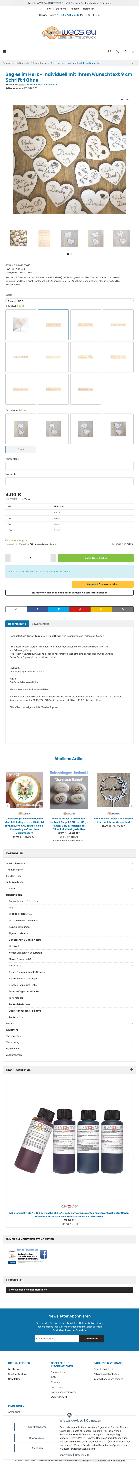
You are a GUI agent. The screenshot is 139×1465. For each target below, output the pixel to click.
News (48, 8)
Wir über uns (14, 1369)
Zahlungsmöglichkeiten (106, 1374)
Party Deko (15, 965)
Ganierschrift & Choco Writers (25, 939)
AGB (53, 1377)
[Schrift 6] (85, 357)
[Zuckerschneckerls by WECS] (113, 813)
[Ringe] (85, 429)
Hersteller (88, 8)
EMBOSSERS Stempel (20, 914)
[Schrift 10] (85, 389)
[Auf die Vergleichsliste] (122, 100)
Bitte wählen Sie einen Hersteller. (28, 1289)
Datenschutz (82, 1454)
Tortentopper (16, 997)
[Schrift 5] (53, 357)
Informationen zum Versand (108, 1379)
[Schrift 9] (53, 389)
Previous (6, 806)
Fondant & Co (13, 876)
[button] (109, 51)
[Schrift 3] (118, 324)
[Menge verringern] (8, 558)
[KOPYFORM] (69, 1206)
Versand (28, 499)
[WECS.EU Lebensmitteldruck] (24, 813)
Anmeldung (14, 1412)
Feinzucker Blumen (19, 927)
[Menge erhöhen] (52, 558)
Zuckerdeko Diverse (20, 1004)
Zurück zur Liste (11, 63)
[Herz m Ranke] (118, 429)
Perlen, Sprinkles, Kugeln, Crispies (27, 972)
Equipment (12, 1029)
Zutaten (10, 888)
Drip (11, 907)
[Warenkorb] (134, 51)
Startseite (61, 8)
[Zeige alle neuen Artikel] (131, 1069)
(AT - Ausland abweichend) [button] (43, 544)
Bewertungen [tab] (40, 623)
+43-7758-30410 (69, 15)
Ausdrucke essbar (16, 863)
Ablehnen (37, 1447)
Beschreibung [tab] (17, 623)
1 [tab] (68, 254)
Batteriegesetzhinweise (63, 1392)
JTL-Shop (84, 1460)
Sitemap (55, 1382)
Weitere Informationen (94, 592)
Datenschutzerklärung (91, 1323)
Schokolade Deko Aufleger (23, 978)
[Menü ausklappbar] (4, 51)
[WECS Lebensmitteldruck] (69, 33)
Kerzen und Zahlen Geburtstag (25, 952)
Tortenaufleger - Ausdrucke (24, 991)
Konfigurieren (37, 1438)
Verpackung (12, 1042)
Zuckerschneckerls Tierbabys (25, 1010)
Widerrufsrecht (59, 1397)
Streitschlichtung (17, 1374)
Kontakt (75, 8)
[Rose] (53, 429)
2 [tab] (71, 254)
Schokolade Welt (15, 882)
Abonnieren (91, 1338)
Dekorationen (25, 272)
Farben (10, 1023)
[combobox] (69, 300)
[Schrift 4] (20, 357)
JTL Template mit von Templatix (109, 1460)
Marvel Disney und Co (20, 959)
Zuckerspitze (16, 1017)
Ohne (24, 449)
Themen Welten (14, 869)
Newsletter (14, 1379)
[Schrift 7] (118, 357)
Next (132, 806)
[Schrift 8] (20, 389)
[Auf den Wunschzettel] (127, 100)
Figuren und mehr (18, 933)
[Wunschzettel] (125, 51)
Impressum (65, 1454)
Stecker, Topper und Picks (23, 985)
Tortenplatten (13, 1036)
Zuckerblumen (14, 1055)
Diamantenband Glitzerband (24, 901)
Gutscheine (12, 1048)
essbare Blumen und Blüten (23, 920)
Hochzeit (14, 946)
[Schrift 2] (85, 324)
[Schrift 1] (53, 324)
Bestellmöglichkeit (103, 1369)
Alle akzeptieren (37, 1426)
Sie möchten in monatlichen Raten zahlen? (69, 592)
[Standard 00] (20, 324)
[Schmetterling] (20, 429)
